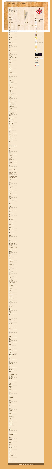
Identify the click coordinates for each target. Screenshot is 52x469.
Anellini (10, 14)
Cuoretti (10, 402)
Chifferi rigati (10, 37)
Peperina (10, 326)
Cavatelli (10, 34)
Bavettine (10, 17)
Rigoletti (10, 445)
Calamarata (10, 21)
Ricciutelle (10, 339)
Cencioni (10, 36)
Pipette (9, 330)
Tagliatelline (10, 452)
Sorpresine (10, 450)
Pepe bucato (10, 128)
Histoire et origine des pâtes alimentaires (40, 21)
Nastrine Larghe (10, 429)
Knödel (9, 415)
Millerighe (10, 428)
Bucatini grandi (10, 19)
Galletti (9, 263)
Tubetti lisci (10, 458)
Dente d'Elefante (10, 242)
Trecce (9, 184)
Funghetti (10, 258)
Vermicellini (10, 196)
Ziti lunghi (10, 387)
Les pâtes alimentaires (17, 3)
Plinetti (9, 331)
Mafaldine (10, 97)
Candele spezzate (11, 24)
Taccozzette (10, 171)
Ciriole (9, 232)
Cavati (9, 399)
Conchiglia (10, 400)
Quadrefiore (10, 137)
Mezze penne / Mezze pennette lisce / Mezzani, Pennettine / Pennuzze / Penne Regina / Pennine (12, 103)
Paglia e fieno (10, 116)
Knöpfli (9, 84)
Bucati (9, 209)
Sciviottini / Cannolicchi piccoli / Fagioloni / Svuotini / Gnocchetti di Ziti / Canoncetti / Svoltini (13, 354)
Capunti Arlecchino (11, 218)
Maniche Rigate (10, 288)
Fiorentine (10, 67)
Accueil (26, 25)
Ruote (9, 346)
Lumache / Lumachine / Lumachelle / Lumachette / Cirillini (12, 91)
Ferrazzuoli (10, 62)
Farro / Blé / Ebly (10, 405)
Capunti (10, 30)
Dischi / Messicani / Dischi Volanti (12, 243)
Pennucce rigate (10, 439)
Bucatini (38, 27)
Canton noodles (10, 213)
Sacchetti (10, 152)
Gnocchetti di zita (10, 410)
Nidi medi (10, 311)
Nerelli (9, 431)
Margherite (10, 290)
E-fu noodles (10, 245)
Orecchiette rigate (11, 434)
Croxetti (10, 238)
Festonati (10, 253)
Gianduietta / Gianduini (11, 264)
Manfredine (10, 287)
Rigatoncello (10, 444)
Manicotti (10, 99)
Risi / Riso (10, 148)
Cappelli (10, 216)
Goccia (9, 412)
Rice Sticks (10, 341)
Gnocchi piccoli (10, 266)
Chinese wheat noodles (11, 226)
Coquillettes (10, 234)
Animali (10, 391)
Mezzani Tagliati (10, 295)
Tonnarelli (10, 453)
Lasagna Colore (10, 279)
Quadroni (10, 334)
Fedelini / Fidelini (10, 61)
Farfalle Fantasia (10, 251)
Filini (9, 66)
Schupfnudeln (10, 155)
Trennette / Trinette (11, 186)
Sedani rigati (10, 449)
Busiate (10, 394)
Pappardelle (10, 118)
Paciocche (10, 436)
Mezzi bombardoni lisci (11, 105)
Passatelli (10, 319)
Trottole (10, 190)
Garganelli (10, 74)
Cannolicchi (10, 27)
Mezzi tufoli (10, 426)
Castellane (10, 221)
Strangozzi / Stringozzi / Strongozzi (12, 169)
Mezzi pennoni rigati (11, 423)
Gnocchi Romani (10, 267)
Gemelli (10, 75)
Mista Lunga (10, 110)
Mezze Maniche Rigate (11, 296)
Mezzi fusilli (10, 300)
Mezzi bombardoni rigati (11, 106)
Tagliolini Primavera (11, 375)
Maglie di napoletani (11, 285)
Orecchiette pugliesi (11, 316)
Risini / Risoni (10, 342)
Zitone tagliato (10, 461)
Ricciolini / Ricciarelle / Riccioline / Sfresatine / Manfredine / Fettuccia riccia (13, 146)
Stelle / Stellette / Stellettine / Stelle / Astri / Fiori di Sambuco (12, 167)
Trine (9, 381)
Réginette (10, 144)
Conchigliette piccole (11, 42)
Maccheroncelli (10, 94)
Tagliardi (10, 372)
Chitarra (10, 39)
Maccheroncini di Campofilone (12, 282)
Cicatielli (10, 230)
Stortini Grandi (10, 369)
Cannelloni (10, 25)
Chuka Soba (10, 229)
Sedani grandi (10, 355)
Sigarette (10, 158)
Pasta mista (10, 437)
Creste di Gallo (10, 237)
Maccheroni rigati (10, 421)
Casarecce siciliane (11, 219)
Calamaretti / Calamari (11, 22)
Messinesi (10, 293)
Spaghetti (10, 160)
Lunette (10, 418)
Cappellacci (10, 214)
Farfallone (10, 59)
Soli (9, 361)
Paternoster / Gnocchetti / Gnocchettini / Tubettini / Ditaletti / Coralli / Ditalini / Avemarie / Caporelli (13, 320)
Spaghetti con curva (11, 363)
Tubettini (10, 384)
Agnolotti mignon (10, 389)
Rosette (10, 344)
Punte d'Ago (10, 136)
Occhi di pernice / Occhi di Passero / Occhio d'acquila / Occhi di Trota (12, 113)
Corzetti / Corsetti (10, 45)
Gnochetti (10, 80)
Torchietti (10, 179)
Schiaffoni (10, 352)
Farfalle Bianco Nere (11, 250)
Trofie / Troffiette (10, 189)
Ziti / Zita (10, 198)
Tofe (9, 178)
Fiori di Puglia (10, 256)
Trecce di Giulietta (11, 455)
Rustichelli (10, 347)
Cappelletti (10, 29)
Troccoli (10, 383)
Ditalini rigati (10, 50)
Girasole (10, 77)
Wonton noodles (10, 386)
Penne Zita (10, 125)
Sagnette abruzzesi (11, 447)
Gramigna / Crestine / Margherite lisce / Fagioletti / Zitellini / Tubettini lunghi (13, 82)
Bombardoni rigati (11, 208)
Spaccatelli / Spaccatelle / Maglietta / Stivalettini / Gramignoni (12, 159)
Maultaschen (10, 100)
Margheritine (10, 291)
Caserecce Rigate (11, 397)
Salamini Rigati (10, 351)
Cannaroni (10, 211)
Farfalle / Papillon (10, 56)
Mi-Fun (10, 303)
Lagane (10, 85)
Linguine (10, 90)
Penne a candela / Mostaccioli (12, 120)
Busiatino (10, 395)
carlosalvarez (30, 464)
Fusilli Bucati (10, 72)
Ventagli (10, 193)
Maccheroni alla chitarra (11, 283)
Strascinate (10, 371)
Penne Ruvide (10, 323)
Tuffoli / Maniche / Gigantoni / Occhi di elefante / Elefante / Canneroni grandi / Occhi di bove (13, 192)
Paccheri (10, 115)
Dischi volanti (10, 48)
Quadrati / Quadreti (11, 333)
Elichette (10, 53)
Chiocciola (10, 227)
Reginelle (10, 143)
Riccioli (9, 338)
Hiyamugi (10, 274)
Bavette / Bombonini (11, 16)
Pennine (10, 325)
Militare (10, 304)
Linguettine (10, 89)
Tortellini (10, 181)
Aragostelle (10, 205)
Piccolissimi (10, 328)
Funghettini (10, 259)
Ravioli (9, 141)
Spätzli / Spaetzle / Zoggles (11, 164)
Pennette (10, 126)
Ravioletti (10, 336)
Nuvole (9, 314)
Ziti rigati (10, 199)
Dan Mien (10, 240)
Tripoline (10, 187)
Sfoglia (9, 358)
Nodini (9, 432)
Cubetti (10, 47)
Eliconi (9, 246)
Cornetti (10, 235)
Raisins (10, 442)
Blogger (34, 464)
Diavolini (10, 403)
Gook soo (10, 269)
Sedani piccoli (10, 356)
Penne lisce (10, 121)
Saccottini (10, 349)
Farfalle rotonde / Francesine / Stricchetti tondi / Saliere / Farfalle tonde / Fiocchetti (13, 57)
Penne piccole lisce (11, 123)
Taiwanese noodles (11, 376)
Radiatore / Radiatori (11, 140)
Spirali (9, 165)
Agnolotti (10, 9)
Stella (9, 366)
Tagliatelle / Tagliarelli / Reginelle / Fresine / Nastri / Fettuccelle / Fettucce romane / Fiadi (13, 173)
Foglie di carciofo (10, 407)
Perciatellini (10, 440)
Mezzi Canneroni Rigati (11, 298)
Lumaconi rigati (10, 92)
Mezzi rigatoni (10, 108)
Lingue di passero (11, 280)
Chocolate (10, 40)
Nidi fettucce (10, 308)
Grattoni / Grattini (10, 272)
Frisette (10, 70)
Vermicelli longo (10, 195)
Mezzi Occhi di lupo (11, 301)
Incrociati (10, 275)
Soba (9, 360)
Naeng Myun (10, 306)
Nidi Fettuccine (10, 309)
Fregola (10, 69)
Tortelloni (10, 182)
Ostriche (10, 317)
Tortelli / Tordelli (10, 378)
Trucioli (10, 457)
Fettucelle (10, 64)
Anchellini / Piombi (11, 12)
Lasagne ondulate (11, 87)
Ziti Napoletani (10, 460)
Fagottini (10, 55)
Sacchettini (10, 153)
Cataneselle (10, 222)
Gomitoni (10, 413)
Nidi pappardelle (10, 312)
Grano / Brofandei (11, 271)
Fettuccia (10, 254)
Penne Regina (10, 322)
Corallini (10, 44)
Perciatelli (10, 129)
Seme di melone (10, 157)
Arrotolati (10, 206)
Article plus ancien (31, 25)
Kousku (10, 277)
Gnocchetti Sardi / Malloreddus (12, 78)
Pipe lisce (10, 134)
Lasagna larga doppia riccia (11, 416)
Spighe (9, 364)
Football (10, 408)
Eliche (9, 52)
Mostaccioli (10, 111)
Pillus (9, 133)
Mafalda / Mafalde (11, 96)
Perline (9, 131)
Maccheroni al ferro (11, 420)
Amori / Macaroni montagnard (12, 11)
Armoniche (10, 392)
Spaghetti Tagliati (10, 162)
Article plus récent (20, 25)
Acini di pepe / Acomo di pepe (12, 8)
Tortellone (10, 379)
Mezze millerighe (10, 102)
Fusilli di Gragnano (11, 261)
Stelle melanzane (10, 368)
